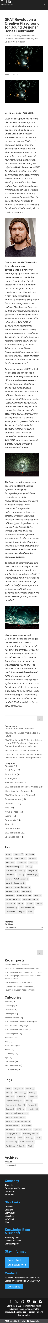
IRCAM (10, 895)
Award (32, 858)
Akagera (18, 854)
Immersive (25, 36)
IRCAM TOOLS (24, 895)
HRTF (21, 875)
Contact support (12, 1244)
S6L (39, 904)
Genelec (10, 875)
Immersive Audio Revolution (17, 879)
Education (9, 1216)
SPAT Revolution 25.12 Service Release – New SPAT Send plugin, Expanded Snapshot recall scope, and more (23, 743)
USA (30, 912)
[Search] (40, 718)
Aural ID (30, 854)
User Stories (11, 828)
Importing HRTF (12, 891)
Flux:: (29, 867)
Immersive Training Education (18, 887)
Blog (18, 36)
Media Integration (30, 899)
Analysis (9, 766)
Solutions (9, 1210)
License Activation (13, 1240)
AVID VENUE (20, 858)
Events (8, 816)
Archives (9, 924)
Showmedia (11, 908)
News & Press (11, 811)
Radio (30, 904)
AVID (9, 858)
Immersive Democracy (15, 883)
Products (9, 1206)
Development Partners (15, 1188)
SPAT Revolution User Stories (19, 795)
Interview (26, 891)
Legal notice (20, 1312)
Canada (22, 862)
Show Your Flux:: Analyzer (17, 791)
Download (9, 1219)
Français (32, 871)
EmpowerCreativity (14, 867)
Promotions (10, 774)
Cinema (33, 862)
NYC (20, 904)
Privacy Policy (35, 1312)
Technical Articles (13, 782)
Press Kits (9, 1194)
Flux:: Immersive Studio (15, 871)
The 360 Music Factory (15, 912)
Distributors (10, 1191)
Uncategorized (12, 837)
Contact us (14, 1286)
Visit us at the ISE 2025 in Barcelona (22, 750)
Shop (7, 1222)
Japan (37, 895)
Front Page (10, 770)
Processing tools (13, 799)
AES (8, 854)
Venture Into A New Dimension (19, 728)
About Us (9, 1185)
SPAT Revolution (18, 42)
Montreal (10, 904)
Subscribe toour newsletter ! (17, 1262)
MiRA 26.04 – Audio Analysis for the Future (22, 969)
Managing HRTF (13, 899)
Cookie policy (24, 1315)
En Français (10, 778)
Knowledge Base (12, 1237)
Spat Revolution (27, 908)
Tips (7, 824)
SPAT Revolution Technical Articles (21, 786)
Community (29, 39)
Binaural (10, 862)
